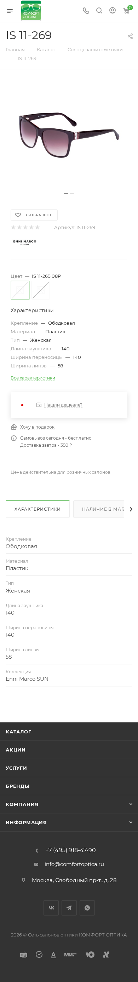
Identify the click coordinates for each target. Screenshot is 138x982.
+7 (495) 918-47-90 (70, 850)
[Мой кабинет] (112, 11)
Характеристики (38, 509)
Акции (16, 750)
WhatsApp (87, 907)
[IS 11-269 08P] (69, 134)
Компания (22, 804)
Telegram (69, 907)
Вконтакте (51, 907)
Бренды (18, 786)
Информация (26, 822)
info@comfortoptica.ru (74, 864)
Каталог (18, 731)
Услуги (16, 768)
